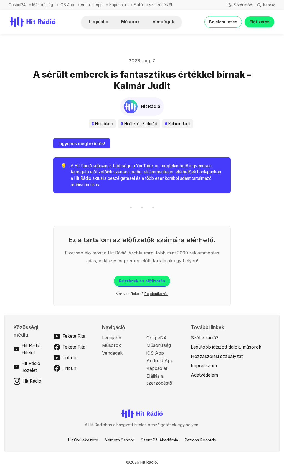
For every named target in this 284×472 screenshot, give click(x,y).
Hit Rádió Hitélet (31, 349)
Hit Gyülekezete (83, 440)
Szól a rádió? (205, 337)
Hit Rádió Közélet (30, 366)
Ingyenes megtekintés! (81, 143)
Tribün (69, 357)
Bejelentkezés (223, 21)
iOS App (67, 4)
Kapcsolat (118, 4)
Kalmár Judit (178, 123)
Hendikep (102, 123)
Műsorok (130, 21)
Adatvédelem (204, 375)
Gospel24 (17, 4)
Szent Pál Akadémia (159, 440)
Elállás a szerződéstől (153, 4)
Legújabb (98, 21)
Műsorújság (42, 4)
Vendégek (163, 21)
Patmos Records (200, 440)
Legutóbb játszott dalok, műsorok (226, 347)
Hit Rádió (31, 381)
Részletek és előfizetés (142, 281)
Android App (92, 4)
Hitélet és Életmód (139, 123)
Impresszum (204, 365)
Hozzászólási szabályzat (217, 356)
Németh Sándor (119, 440)
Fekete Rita (73, 336)
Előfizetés (259, 21)
